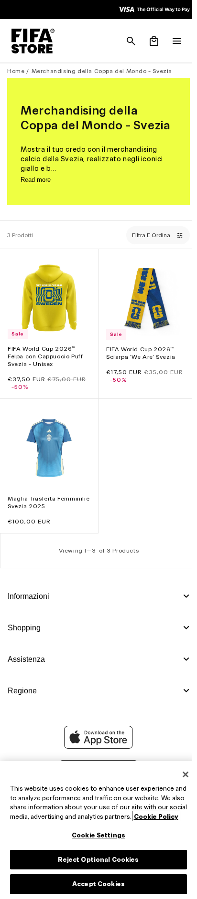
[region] (96, 825)
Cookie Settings (96, 835)
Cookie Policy (61, 817)
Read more (36, 179)
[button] (126, 41)
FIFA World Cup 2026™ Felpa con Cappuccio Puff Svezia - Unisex (45, 354)
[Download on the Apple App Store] (96, 746)
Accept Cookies (96, 884)
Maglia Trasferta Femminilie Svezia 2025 (43, 497)
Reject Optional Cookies (95, 860)
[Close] (180, 765)
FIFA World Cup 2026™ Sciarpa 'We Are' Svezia (138, 350)
